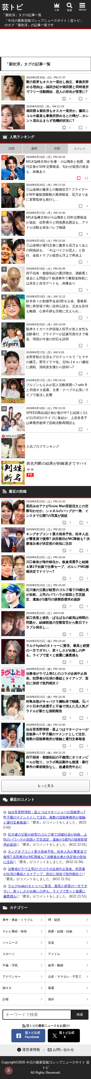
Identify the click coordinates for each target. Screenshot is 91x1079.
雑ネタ (7, 988)
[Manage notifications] (9, 1070)
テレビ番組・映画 (15, 931)
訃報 (6, 999)
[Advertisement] (45, 41)
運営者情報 (31, 1050)
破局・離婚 (55, 965)
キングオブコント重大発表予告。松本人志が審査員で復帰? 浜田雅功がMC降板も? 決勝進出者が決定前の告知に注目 (45, 857)
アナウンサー (12, 976)
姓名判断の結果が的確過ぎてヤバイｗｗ (57, 469)
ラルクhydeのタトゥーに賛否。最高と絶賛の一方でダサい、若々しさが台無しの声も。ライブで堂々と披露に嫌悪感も (45, 891)
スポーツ (9, 954)
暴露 (51, 988)
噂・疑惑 (54, 920)
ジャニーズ (10, 942)
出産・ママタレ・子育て (64, 976)
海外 (51, 999)
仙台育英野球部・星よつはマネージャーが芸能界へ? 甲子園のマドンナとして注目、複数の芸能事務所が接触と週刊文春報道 (44, 817)
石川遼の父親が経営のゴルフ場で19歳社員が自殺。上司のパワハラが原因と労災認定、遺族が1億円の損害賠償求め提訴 (45, 839)
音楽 (51, 942)
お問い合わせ (63, 1050)
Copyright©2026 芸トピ (45, 1067)
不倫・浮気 (10, 965)
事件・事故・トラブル (18, 920)
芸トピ (12, 7)
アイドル (54, 954)
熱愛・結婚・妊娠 (60, 931)
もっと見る (45, 786)
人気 (56, 10)
